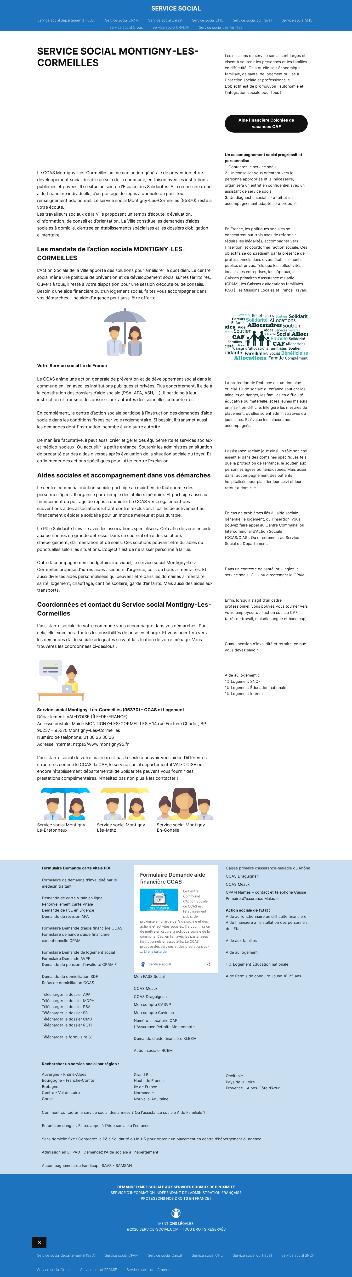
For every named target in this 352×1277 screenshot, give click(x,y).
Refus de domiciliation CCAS (68, 982)
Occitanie (234, 1075)
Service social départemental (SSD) (66, 20)
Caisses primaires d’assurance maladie (259, 277)
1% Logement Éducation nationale (255, 687)
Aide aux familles (241, 940)
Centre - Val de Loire (61, 1092)
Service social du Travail (252, 20)
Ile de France (145, 1086)
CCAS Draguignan (150, 996)
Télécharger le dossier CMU (67, 1019)
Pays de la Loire (240, 1082)
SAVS (107, 1165)
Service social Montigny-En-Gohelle (182, 827)
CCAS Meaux (146, 988)
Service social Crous (126, 27)
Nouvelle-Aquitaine (151, 1099)
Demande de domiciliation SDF (70, 976)
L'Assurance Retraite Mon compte (164, 1026)
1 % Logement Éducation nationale (257, 964)
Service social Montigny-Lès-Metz (122, 827)
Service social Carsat (165, 20)
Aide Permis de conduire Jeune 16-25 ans (263, 976)
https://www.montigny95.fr (101, 744)
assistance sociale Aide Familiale (172, 1112)
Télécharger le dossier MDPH (68, 1000)
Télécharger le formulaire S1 (67, 1037)
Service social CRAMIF (171, 27)
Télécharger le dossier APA (66, 994)
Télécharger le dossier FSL (66, 1012)
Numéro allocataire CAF (155, 1020)
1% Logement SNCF (243, 681)
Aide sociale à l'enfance (128, 1125)
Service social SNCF (298, 20)
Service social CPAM (122, 20)
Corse (47, 1098)
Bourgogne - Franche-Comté (68, 1080)
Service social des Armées (221, 27)
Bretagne (50, 1086)
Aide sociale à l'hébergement (132, 1152)
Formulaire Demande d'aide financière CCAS (82, 928)
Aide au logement (242, 952)
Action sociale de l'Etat (247, 910)
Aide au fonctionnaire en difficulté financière (266, 916)
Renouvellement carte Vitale (67, 904)
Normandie (144, 1092)
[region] (125, 120)
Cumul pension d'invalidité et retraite (258, 643)
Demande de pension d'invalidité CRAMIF (79, 964)
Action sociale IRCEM (153, 1050)
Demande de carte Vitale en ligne (72, 898)
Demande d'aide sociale (140, 1187)
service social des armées (107, 1112)
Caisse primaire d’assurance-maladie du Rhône (268, 868)
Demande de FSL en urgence (68, 910)
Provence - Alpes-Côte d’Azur (253, 1088)
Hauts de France (149, 1080)
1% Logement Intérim (244, 693)
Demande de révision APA (65, 916)
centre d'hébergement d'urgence (231, 1139)
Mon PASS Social (149, 976)
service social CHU (242, 574)
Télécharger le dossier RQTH (68, 1025)
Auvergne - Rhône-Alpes (64, 1074)
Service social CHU (207, 20)
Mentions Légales (176, 1223)
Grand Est (143, 1074)
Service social (176, 8)
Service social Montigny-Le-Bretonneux (62, 827)
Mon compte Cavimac (154, 1012)
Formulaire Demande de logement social (78, 952)
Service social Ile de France (78, 365)
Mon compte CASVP (152, 1004)
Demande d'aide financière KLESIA (165, 1038)
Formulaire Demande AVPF (66, 958)
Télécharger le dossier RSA (66, 1006)
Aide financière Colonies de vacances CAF (266, 123)
